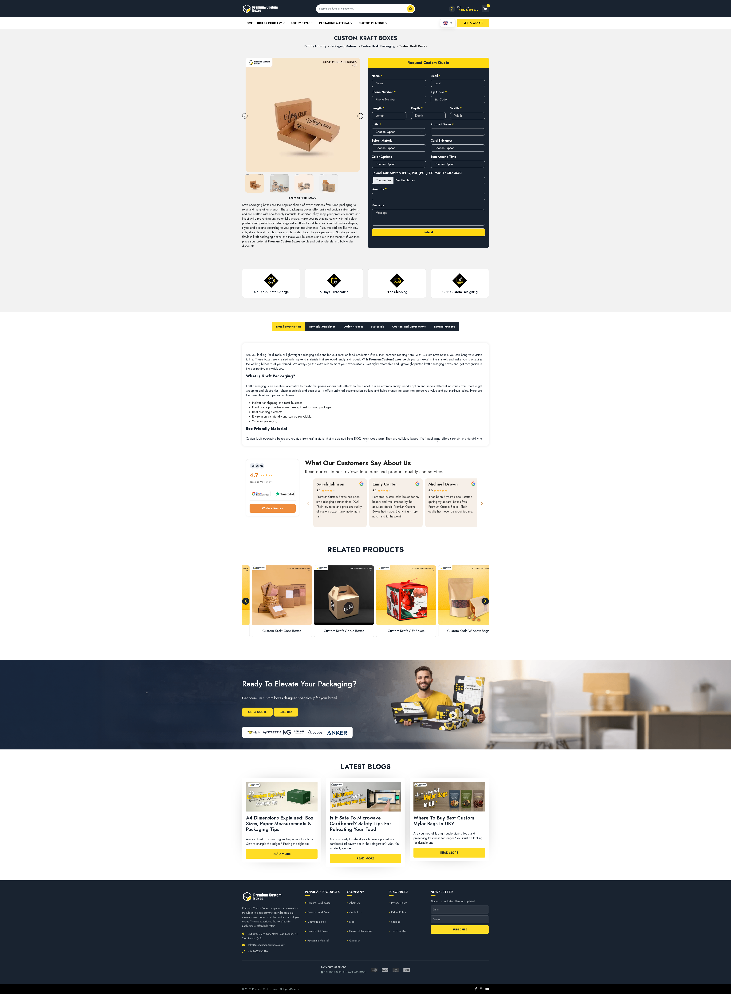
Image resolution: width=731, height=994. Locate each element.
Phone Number (384, 92)
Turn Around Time (443, 157)
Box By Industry (269, 23)
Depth (417, 108)
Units (376, 124)
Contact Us (355, 912)
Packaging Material (334, 23)
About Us (354, 903)
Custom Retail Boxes (318, 903)
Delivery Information (360, 931)
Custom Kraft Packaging (378, 46)
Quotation (354, 940)
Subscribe (459, 929)
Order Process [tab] (353, 326)
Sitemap (395, 922)
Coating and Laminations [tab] (409, 326)
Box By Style (300, 23)
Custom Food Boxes (318, 912)
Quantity (379, 189)
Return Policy (398, 912)
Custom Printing (371, 23)
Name (377, 76)
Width (456, 108)
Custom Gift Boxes (318, 931)
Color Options (382, 157)
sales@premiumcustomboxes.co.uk (266, 945)
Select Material (382, 140)
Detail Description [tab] (288, 326)
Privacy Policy (399, 903)
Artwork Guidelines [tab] (322, 326)
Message (378, 205)
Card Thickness (441, 140)
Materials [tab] (377, 326)
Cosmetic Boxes (316, 922)
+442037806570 (257, 951)
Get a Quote (473, 23)
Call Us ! (285, 712)
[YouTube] (487, 989)
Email (436, 76)
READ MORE (282, 854)
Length (378, 108)
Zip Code (439, 92)
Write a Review (273, 508)
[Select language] (448, 23)
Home (248, 23)
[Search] (410, 8)
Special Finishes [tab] (444, 326)
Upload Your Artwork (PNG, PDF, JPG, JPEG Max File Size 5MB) (417, 173)
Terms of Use (398, 931)
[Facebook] (476, 989)
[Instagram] (481, 989)
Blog (351, 922)
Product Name (442, 124)
